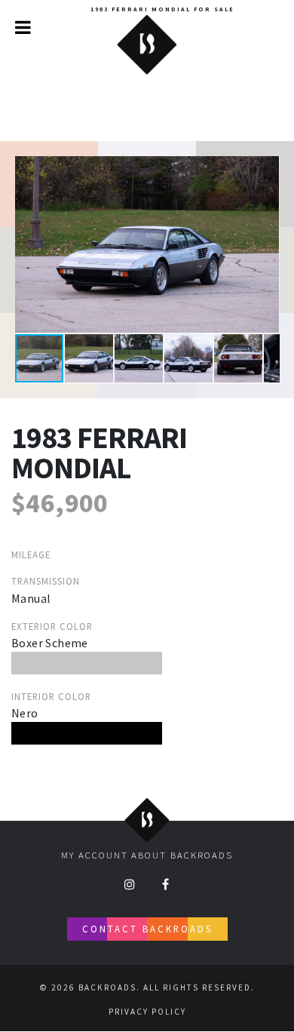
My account (94, 855)
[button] (266, 170)
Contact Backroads (147, 929)
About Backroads (182, 855)
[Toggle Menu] (23, 27)
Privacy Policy (147, 1011)
